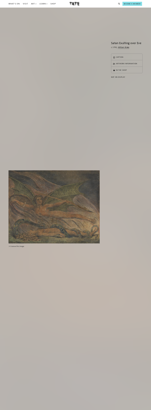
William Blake (123, 47)
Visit (25, 4)
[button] (118, 3)
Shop (53, 4)
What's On (14, 4)
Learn (43, 4)
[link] (16, 246)
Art (33, 4)
